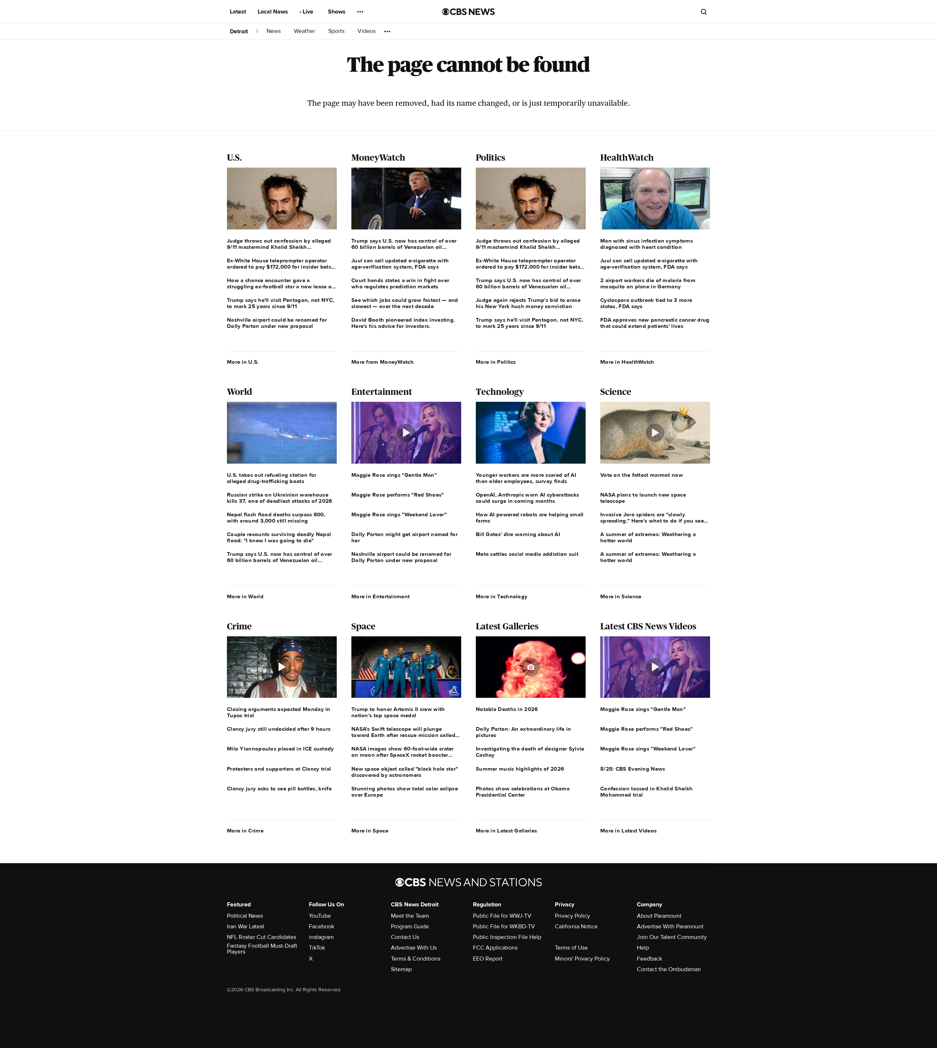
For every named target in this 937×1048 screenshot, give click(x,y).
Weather (305, 31)
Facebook (321, 926)
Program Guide (410, 926)
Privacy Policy (572, 916)
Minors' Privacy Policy (582, 959)
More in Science (621, 596)
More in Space (369, 830)
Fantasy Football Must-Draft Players (262, 949)
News (274, 31)
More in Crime (245, 830)
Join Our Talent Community (672, 937)
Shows (337, 12)
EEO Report (488, 959)
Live (309, 11)
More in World (245, 596)
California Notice (576, 926)
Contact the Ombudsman (669, 969)
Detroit (239, 31)
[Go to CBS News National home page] (468, 11)
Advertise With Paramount (670, 926)
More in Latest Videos (628, 830)
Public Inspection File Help (507, 937)
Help (643, 948)
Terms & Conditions (415, 959)
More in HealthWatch (627, 362)
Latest (238, 12)
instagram (321, 937)
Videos (367, 31)
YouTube (320, 916)
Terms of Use (571, 948)
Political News (245, 916)
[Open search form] (704, 11)
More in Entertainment (380, 596)
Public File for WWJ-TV (502, 916)
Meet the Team (410, 916)
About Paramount (659, 916)
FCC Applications (495, 948)
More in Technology (501, 596)
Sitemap (401, 969)
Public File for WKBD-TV (504, 926)
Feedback (649, 959)
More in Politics (496, 362)
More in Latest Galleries (506, 830)
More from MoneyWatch (382, 362)
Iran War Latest (245, 926)
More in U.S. (243, 362)
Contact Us (405, 937)
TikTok (317, 948)
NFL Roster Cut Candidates (261, 937)
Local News (274, 12)
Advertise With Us (414, 948)
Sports (337, 31)
